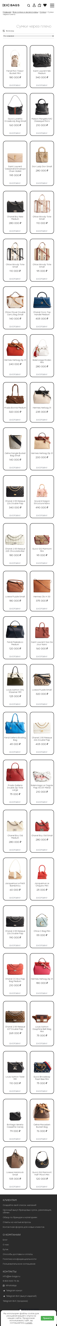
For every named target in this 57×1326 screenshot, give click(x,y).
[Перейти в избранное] (45, 6)
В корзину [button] (15, 85)
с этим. (29, 1323)
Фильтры (10, 31)
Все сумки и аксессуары (25, 12)
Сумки (43, 12)
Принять (47, 1318)
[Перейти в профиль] (34, 5)
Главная (7, 12)
